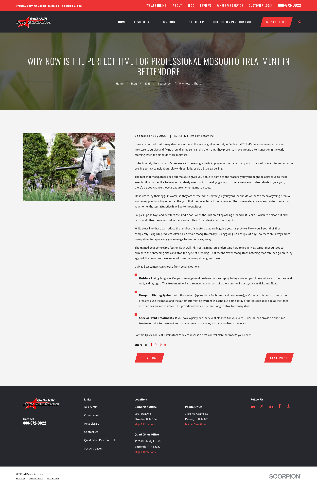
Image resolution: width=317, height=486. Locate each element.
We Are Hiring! (157, 5)
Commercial (91, 415)
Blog (191, 5)
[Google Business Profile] (253, 406)
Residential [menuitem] (142, 22)
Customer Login (260, 5)
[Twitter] (262, 406)
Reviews (206, 5)
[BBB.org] (288, 406)
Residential (91, 407)
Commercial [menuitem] (168, 22)
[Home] (34, 22)
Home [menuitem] (122, 22)
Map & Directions (145, 424)
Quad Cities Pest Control (99, 440)
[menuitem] (20, 478)
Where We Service (230, 5)
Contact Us (91, 432)
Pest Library (91, 423)
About (177, 5)
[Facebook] (280, 406)
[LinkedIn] (271, 406)
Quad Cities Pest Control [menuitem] (232, 22)
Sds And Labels (93, 448)
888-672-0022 (289, 5)
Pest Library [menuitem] (195, 22)
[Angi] (253, 415)
